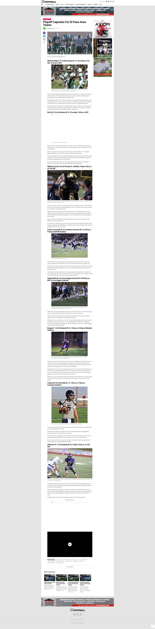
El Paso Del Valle (75, 559)
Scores (57, 4)
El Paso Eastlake (83, 559)
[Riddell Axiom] (103, 37)
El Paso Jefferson (51, 561)
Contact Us (82, 619)
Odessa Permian (51, 562)
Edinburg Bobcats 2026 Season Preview (49, 583)
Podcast (90, 4)
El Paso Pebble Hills (60, 561)
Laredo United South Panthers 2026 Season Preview (85, 584)
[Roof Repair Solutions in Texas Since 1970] (77, 15)
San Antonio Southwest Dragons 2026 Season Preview (73, 584)
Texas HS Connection (81, 4)
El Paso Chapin (58, 559)
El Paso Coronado (66, 559)
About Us (77, 619)
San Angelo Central (59, 562)
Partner (95, 4)
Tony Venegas (51, 28)
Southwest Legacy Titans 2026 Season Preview (60, 584)
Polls (62, 4)
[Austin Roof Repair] (103, 76)
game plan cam (69, 561)
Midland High (75, 561)
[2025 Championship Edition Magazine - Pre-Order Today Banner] (102, 57)
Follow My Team (50, 4)
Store (100, 4)
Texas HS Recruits (69, 4)
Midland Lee (82, 561)
